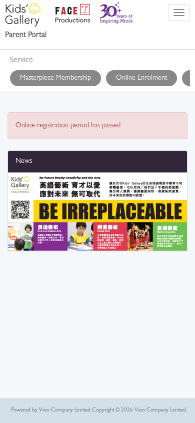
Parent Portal (25, 36)
